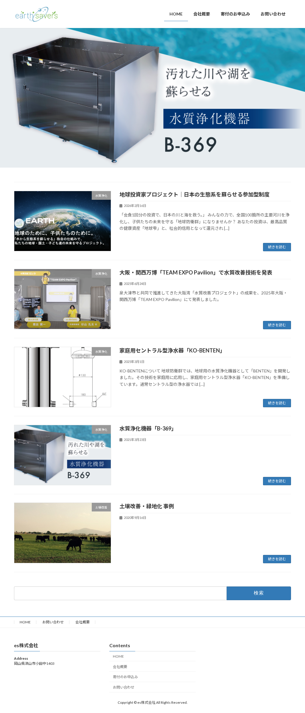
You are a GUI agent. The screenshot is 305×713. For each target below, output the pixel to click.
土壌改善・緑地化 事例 (146, 506)
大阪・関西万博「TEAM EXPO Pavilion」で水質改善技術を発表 (195, 272)
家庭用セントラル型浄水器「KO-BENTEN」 (172, 350)
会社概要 (82, 622)
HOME (25, 622)
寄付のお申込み (125, 677)
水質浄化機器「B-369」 (148, 428)
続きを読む (277, 247)
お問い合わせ (53, 622)
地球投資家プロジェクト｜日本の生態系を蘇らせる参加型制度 (194, 194)
